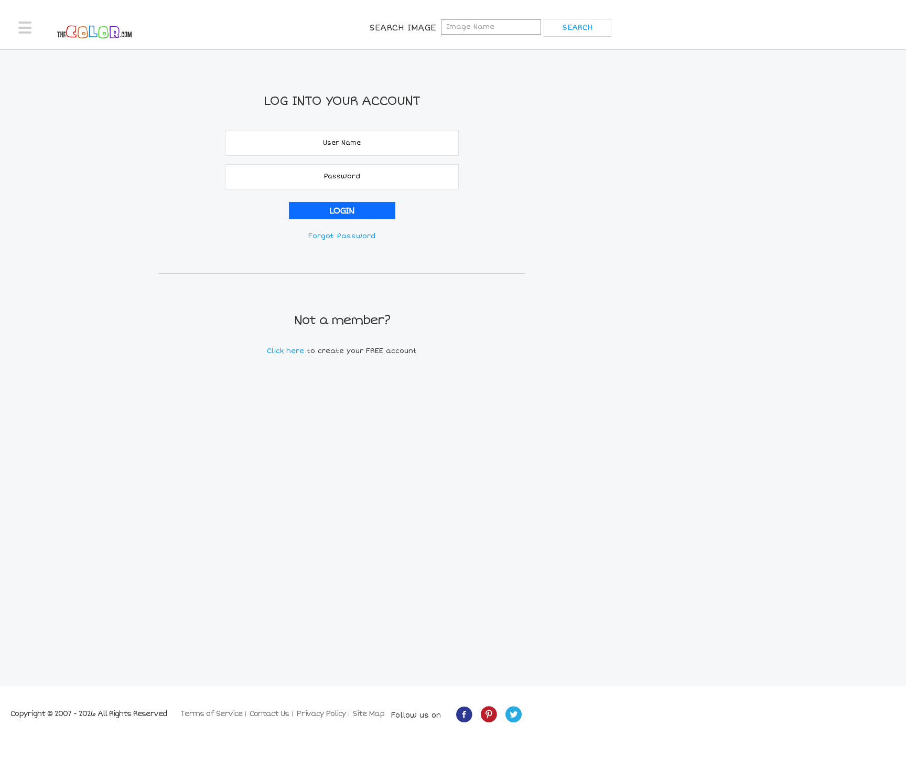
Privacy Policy (321, 713)
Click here (287, 351)
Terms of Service (211, 713)
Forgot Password (341, 236)
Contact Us (269, 713)
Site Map (368, 713)
